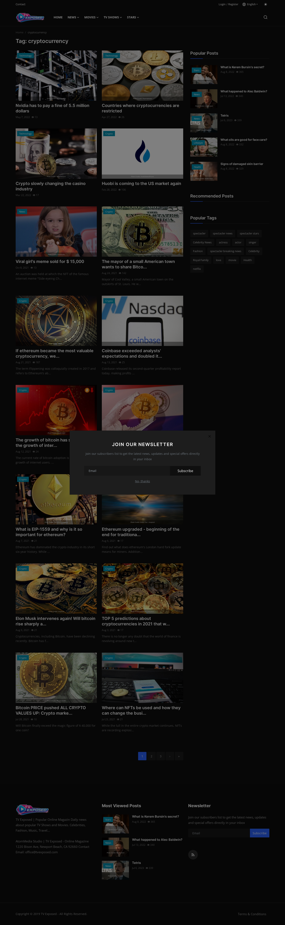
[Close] (209, 436)
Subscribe (185, 471)
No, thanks (142, 481)
